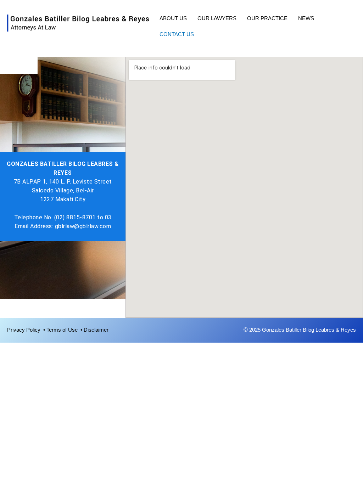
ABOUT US (173, 18)
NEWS (306, 18)
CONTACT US (177, 34)
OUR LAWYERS (216, 18)
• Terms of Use (61, 330)
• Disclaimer (94, 330)
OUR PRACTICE (267, 18)
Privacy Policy (25, 330)
